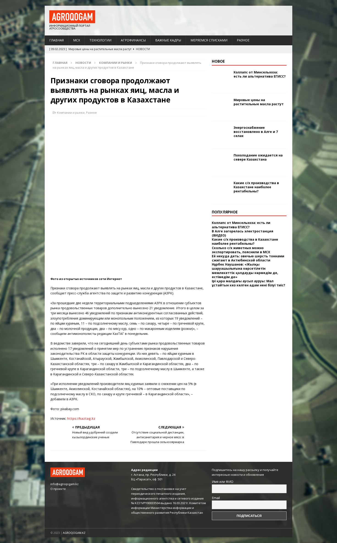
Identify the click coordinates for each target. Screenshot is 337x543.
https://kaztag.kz (81, 418)
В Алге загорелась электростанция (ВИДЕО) (242, 233)
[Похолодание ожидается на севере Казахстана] (221, 162)
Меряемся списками (209, 40)
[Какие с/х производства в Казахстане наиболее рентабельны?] (221, 190)
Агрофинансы (133, 40)
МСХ (76, 40)
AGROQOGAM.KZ (74, 533)
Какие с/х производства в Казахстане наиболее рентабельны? (256, 187)
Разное (243, 40)
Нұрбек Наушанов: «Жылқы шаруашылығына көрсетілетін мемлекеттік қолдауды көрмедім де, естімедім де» (245, 270)
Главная (56, 40)
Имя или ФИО (222, 481)
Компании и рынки (71, 112)
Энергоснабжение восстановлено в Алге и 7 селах (256, 131)
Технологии (100, 40)
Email (216, 498)
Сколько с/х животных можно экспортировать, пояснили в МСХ (241, 250)
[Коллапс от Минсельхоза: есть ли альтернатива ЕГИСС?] (221, 79)
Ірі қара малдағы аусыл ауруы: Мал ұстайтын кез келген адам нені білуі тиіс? (248, 283)
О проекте (58, 489)
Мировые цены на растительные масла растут (259, 102)
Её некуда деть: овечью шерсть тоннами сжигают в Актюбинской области (248, 258)
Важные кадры (168, 40)
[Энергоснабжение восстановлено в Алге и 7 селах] (221, 135)
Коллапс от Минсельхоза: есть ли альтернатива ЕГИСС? (260, 74)
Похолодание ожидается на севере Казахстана (258, 157)
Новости (83, 63)
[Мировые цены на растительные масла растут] (221, 107)
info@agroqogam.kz (64, 484)
